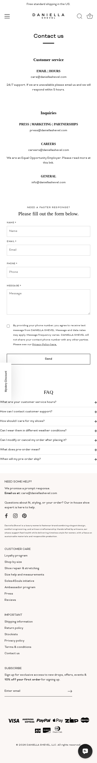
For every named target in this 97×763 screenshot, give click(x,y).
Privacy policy (14, 641)
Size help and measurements (24, 575)
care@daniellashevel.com (39, 493)
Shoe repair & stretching (22, 568)
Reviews (10, 600)
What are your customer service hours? (28, 402)
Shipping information (19, 622)
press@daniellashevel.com (48, 130)
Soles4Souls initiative (19, 581)
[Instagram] (15, 516)
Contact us (12, 653)
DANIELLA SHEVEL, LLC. (42, 745)
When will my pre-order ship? (20, 459)
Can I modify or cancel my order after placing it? (33, 440)
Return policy (14, 628)
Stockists (11, 634)
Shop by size (13, 562)
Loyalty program (16, 556)
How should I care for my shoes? (22, 421)
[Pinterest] (24, 516)
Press (9, 594)
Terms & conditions (18, 647)
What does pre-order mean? (20, 450)
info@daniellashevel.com (49, 182)
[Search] (80, 17)
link (51, 163)
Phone (12, 263)
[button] (5, 382)
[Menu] (7, 16)
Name (11, 222)
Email (11, 241)
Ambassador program (20, 587)
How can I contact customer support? (26, 412)
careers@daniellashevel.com (48, 150)
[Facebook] (6, 516)
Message (14, 286)
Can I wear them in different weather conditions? (33, 431)
